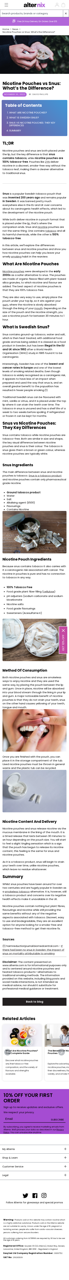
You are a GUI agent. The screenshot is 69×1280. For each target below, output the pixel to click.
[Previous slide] (4, 21)
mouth (38, 308)
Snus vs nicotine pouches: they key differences (32, 124)
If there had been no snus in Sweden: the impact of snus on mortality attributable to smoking (33, 949)
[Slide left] (7, 1052)
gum (5, 304)
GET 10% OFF (63, 643)
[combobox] (34, 13)
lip (28, 223)
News (15, 29)
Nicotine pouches (13, 271)
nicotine (43, 227)
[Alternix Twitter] (25, 1195)
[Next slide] (65, 21)
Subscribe (57, 1119)
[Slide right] (61, 1052)
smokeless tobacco (17, 891)
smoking (16, 256)
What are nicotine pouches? (28, 112)
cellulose (48, 591)
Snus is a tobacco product (45, 475)
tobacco (50, 231)
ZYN (47, 161)
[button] (4, 4)
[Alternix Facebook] (35, 1195)
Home (6, 29)
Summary (15, 130)
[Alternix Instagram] (44, 1195)
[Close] (63, 630)
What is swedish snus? (24, 117)
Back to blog (34, 1002)
